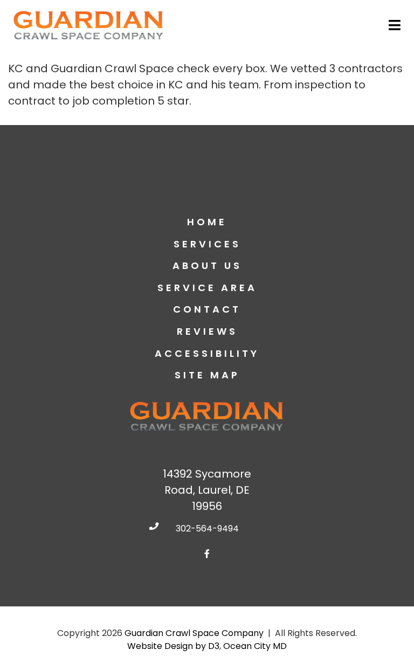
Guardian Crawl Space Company (194, 633)
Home (207, 222)
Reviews (207, 331)
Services (207, 244)
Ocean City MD (255, 646)
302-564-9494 (207, 528)
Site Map (207, 375)
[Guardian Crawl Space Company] (89, 25)
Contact (207, 309)
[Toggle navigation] (395, 25)
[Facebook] (207, 553)
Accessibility (207, 353)
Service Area (207, 287)
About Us (207, 265)
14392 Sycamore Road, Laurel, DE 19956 (207, 490)
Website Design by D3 (173, 646)
